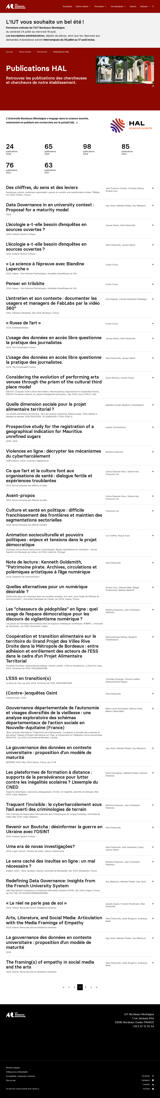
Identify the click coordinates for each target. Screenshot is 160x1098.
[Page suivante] (91, 987)
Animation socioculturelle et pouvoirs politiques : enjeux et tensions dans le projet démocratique (51, 539)
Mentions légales (13, 1068)
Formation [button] (99, 6)
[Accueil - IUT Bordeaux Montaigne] (15, 6)
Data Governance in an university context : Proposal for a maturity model (50, 207)
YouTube (146, 1089)
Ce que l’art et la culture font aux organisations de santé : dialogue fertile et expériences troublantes (49, 475)
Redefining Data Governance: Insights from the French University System (50, 883)
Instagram (146, 1080)
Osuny (35, 1089)
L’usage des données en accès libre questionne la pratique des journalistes (54, 340)
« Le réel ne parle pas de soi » (36, 903)
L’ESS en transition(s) (28, 678)
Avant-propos (20, 495)
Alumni (133, 6)
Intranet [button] (143, 6)
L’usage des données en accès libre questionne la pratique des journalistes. (54, 359)
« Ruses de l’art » (23, 323)
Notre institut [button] (82, 6)
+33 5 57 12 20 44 (143, 1026)
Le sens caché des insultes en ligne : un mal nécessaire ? (50, 863)
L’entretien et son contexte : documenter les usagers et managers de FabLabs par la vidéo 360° (53, 303)
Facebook (146, 1076)
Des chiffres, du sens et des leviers (42, 187)
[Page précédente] (69, 987)
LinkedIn (146, 1084)
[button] (125, 70)
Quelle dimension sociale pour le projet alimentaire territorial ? (46, 406)
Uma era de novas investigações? (40, 846)
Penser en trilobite (25, 283)
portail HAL (69, 122)
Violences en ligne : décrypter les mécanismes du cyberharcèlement (53, 453)
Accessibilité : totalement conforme (20, 1076)
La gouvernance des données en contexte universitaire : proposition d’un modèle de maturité (48, 942)
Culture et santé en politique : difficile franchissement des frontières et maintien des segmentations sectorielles (54, 515)
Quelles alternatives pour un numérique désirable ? (47, 589)
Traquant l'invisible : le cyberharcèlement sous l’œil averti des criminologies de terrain (54, 807)
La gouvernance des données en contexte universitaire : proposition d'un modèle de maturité (48, 752)
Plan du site (11, 1080)
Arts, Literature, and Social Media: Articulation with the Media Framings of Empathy (54, 920)
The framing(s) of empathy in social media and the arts (50, 964)
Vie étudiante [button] (117, 6)
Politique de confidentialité (17, 1072)
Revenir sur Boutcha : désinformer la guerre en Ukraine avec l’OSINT (54, 829)
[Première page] (63, 987)
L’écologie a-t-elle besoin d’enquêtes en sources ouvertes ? (46, 227)
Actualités (67, 6)
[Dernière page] (96, 987)
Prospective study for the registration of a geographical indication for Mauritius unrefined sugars (50, 431)
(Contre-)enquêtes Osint (31, 693)
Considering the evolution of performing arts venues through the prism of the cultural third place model (54, 382)
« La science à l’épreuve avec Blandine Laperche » (45, 266)
